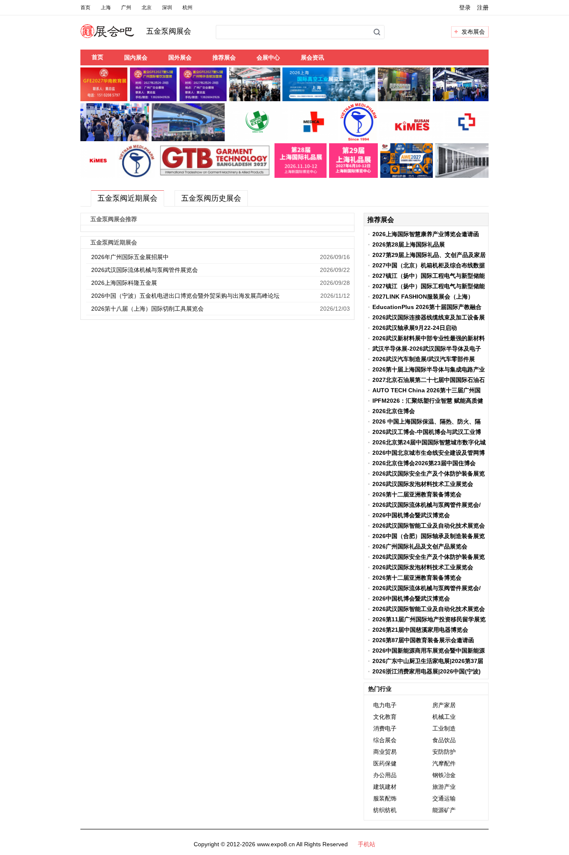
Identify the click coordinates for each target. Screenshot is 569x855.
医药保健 (385, 763)
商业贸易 (385, 751)
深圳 (167, 7)
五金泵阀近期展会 (127, 198)
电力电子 (385, 705)
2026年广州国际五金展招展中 (130, 257)
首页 (85, 7)
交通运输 (444, 798)
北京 (147, 7)
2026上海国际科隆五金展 (124, 282)
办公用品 (385, 775)
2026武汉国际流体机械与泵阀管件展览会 (144, 270)
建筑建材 (385, 786)
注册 (483, 7)
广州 (126, 7)
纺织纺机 (385, 810)
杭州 (187, 7)
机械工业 (444, 716)
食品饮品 (444, 740)
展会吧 (117, 36)
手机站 (366, 844)
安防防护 (444, 751)
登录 (465, 7)
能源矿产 (444, 810)
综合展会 (385, 740)
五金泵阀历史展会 (211, 198)
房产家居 (444, 705)
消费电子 (385, 728)
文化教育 (385, 716)
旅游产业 (444, 786)
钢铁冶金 (444, 775)
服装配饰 (385, 798)
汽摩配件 (444, 763)
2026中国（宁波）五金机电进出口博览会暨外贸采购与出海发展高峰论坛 (185, 295)
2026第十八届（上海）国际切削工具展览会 (147, 308)
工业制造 (444, 728)
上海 (106, 7)
